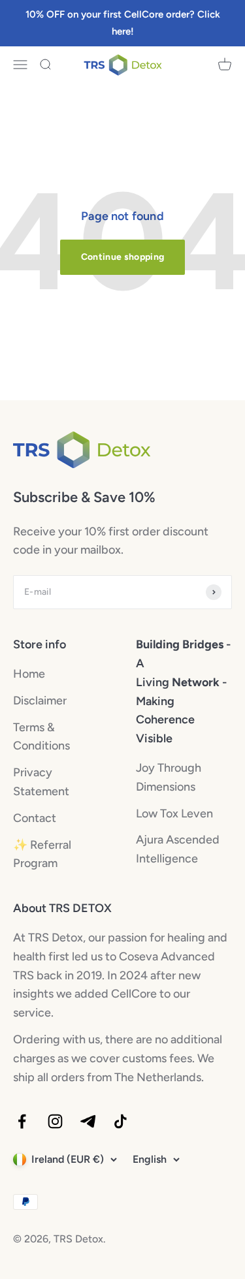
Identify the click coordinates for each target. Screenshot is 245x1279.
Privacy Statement (41, 781)
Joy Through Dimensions (168, 777)
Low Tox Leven (174, 813)
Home (29, 674)
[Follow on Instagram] (55, 1121)
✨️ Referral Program (42, 854)
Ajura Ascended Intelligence (178, 849)
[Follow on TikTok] (120, 1121)
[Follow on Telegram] (88, 1121)
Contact (34, 818)
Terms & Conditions (41, 736)
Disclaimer (40, 700)
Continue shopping (123, 256)
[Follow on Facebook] (22, 1121)
